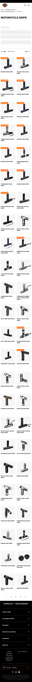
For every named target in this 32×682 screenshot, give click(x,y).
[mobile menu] (28, 5)
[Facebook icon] (13, 672)
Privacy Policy (9, 655)
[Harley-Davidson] (16, 603)
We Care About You (23, 651)
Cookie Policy (9, 657)
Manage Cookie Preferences (9, 659)
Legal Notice (9, 653)
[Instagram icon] (16, 672)
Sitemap (9, 651)
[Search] (25, 5)
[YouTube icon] (19, 672)
